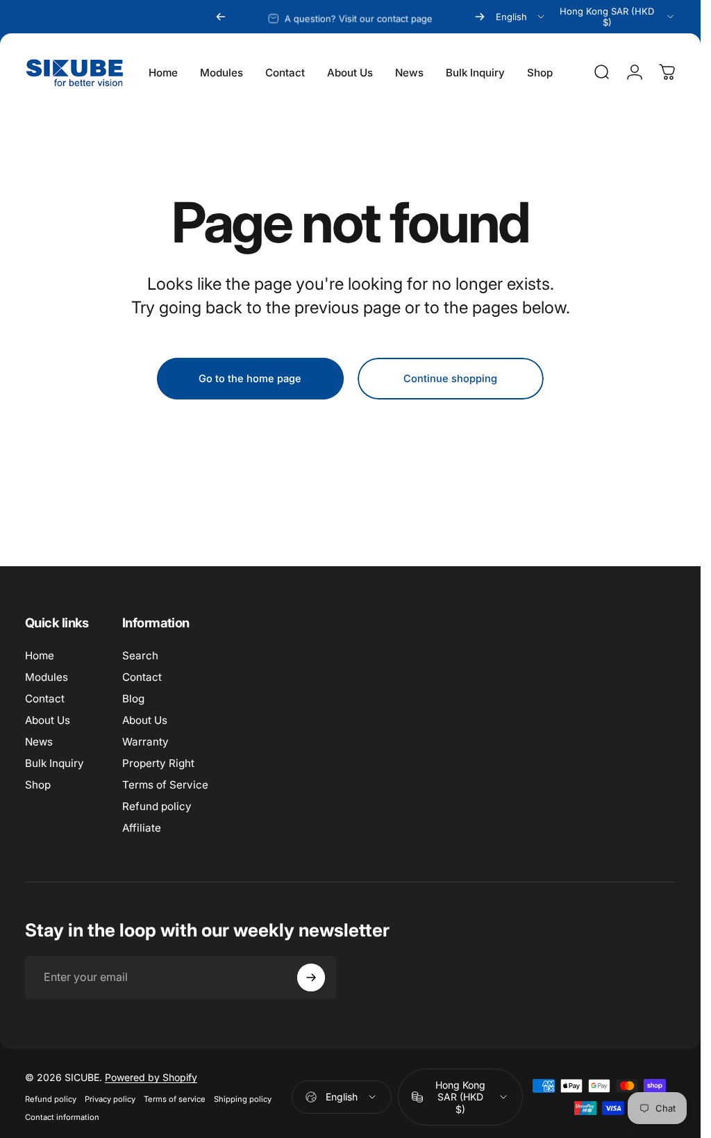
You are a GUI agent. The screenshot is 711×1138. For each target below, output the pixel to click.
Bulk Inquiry (54, 763)
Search (140, 655)
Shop (38, 784)
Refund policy (157, 806)
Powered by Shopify (151, 1077)
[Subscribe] (311, 977)
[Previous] (221, 16)
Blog (133, 698)
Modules (46, 677)
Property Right (158, 763)
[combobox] (521, 16)
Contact (45, 698)
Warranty (145, 741)
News (39, 741)
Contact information (62, 1117)
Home (39, 655)
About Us (47, 720)
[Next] (480, 16)
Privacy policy (110, 1099)
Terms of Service (165, 784)
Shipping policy (242, 1099)
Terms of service (175, 1099)
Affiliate (141, 827)
